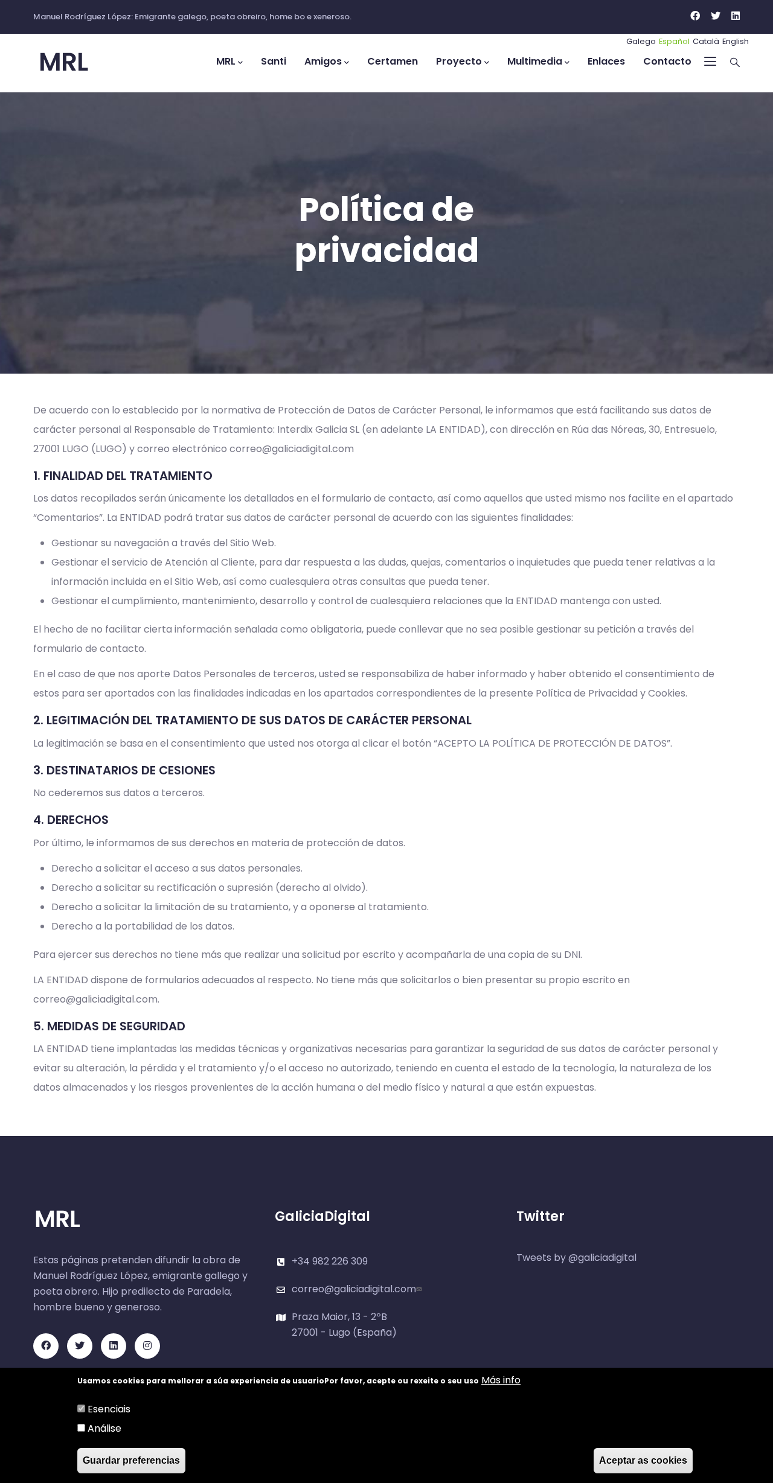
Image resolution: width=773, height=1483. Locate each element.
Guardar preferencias (131, 1460)
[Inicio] (87, 62)
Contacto (667, 61)
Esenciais (109, 1409)
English (735, 41)
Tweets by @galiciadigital (576, 1258)
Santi (273, 61)
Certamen (392, 61)
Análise (104, 1428)
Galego (641, 41)
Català (706, 41)
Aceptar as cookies (643, 1460)
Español (674, 41)
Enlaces (606, 61)
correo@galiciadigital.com (354, 1289)
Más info (501, 1380)
